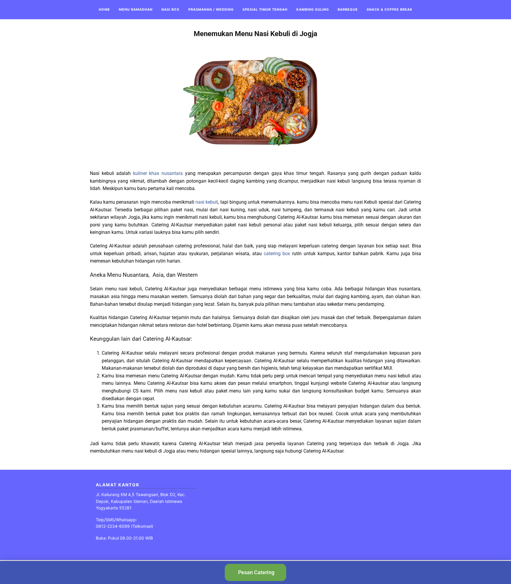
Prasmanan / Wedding (211, 9)
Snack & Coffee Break (390, 9)
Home (104, 9)
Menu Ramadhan (136, 9)
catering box (277, 253)
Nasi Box (170, 9)
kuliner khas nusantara (157, 173)
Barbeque (348, 9)
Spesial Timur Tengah (264, 9)
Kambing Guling (312, 9)
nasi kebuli (206, 202)
